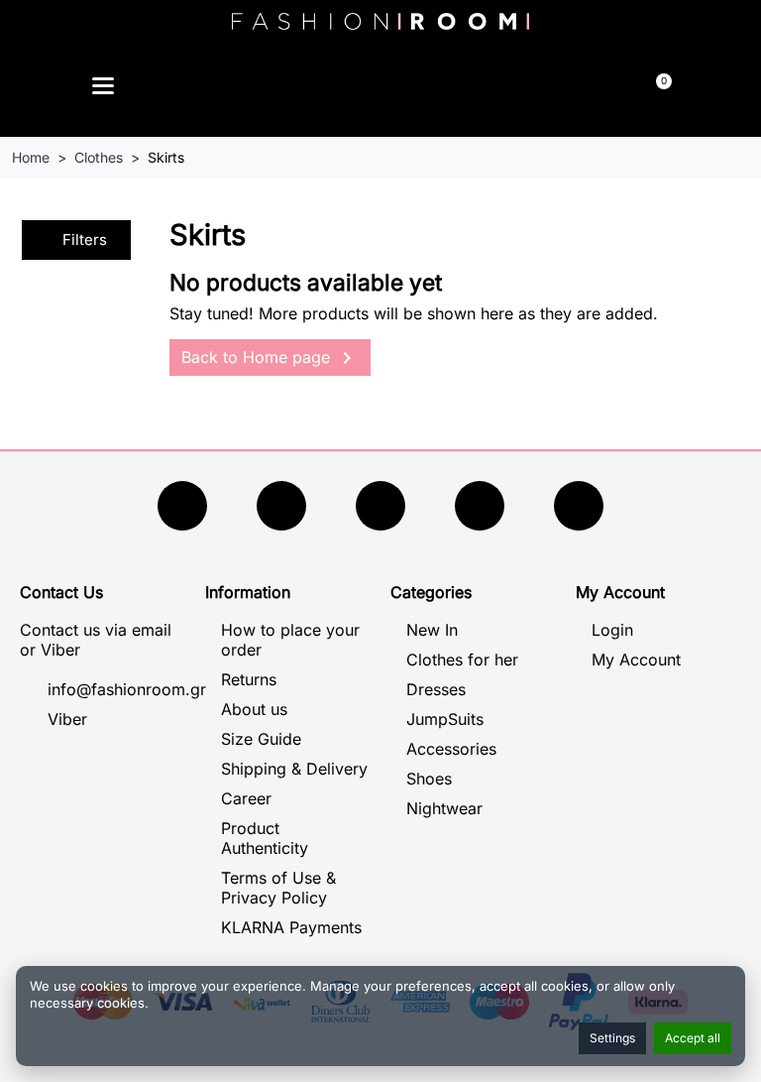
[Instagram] (380, 506)
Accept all (692, 1037)
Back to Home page (270, 358)
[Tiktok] (479, 506)
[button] (288, 88)
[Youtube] (281, 506)
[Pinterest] (578, 506)
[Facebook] (182, 506)
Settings (612, 1037)
